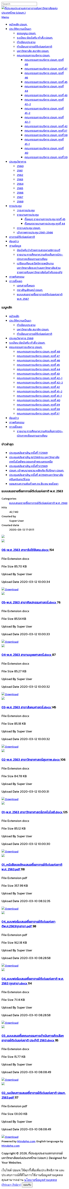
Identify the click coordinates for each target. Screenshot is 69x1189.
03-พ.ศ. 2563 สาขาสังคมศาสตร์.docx (27, 707)
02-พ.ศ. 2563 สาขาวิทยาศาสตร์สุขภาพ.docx (31, 759)
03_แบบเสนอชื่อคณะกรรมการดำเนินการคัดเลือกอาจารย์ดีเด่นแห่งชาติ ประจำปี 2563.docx (33, 1038)
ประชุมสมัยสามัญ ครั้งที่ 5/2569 (28, 466)
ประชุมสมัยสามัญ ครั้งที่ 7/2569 (28, 452)
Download (11, 589)
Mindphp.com (26, 1141)
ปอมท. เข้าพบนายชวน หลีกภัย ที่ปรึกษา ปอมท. (36, 470)
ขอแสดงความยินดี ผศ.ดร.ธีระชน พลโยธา (33, 483)
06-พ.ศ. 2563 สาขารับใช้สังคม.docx (25, 549)
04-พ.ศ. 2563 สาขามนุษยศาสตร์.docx (27, 654)
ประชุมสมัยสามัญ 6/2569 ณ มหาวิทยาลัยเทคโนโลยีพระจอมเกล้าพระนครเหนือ (34, 459)
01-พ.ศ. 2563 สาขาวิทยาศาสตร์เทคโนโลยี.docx (32, 812)
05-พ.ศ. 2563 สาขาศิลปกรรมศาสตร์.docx (29, 602)
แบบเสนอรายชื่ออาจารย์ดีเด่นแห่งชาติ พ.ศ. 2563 (38, 503)
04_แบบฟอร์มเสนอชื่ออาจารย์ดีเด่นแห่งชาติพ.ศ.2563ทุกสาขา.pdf (28, 923)
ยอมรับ (27, 1184)
